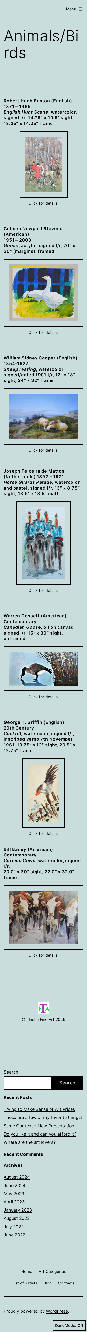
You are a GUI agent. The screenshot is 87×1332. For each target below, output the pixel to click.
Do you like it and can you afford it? (40, 1134)
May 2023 (14, 1193)
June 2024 (15, 1185)
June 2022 (14, 1234)
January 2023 (18, 1210)
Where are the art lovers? (30, 1142)
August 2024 (17, 1177)
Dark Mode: (65, 1325)
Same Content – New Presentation (39, 1125)
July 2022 (14, 1226)
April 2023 (14, 1201)
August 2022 (17, 1218)
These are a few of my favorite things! (43, 1117)
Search (11, 1072)
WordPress (57, 1311)
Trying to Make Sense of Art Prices (39, 1109)
